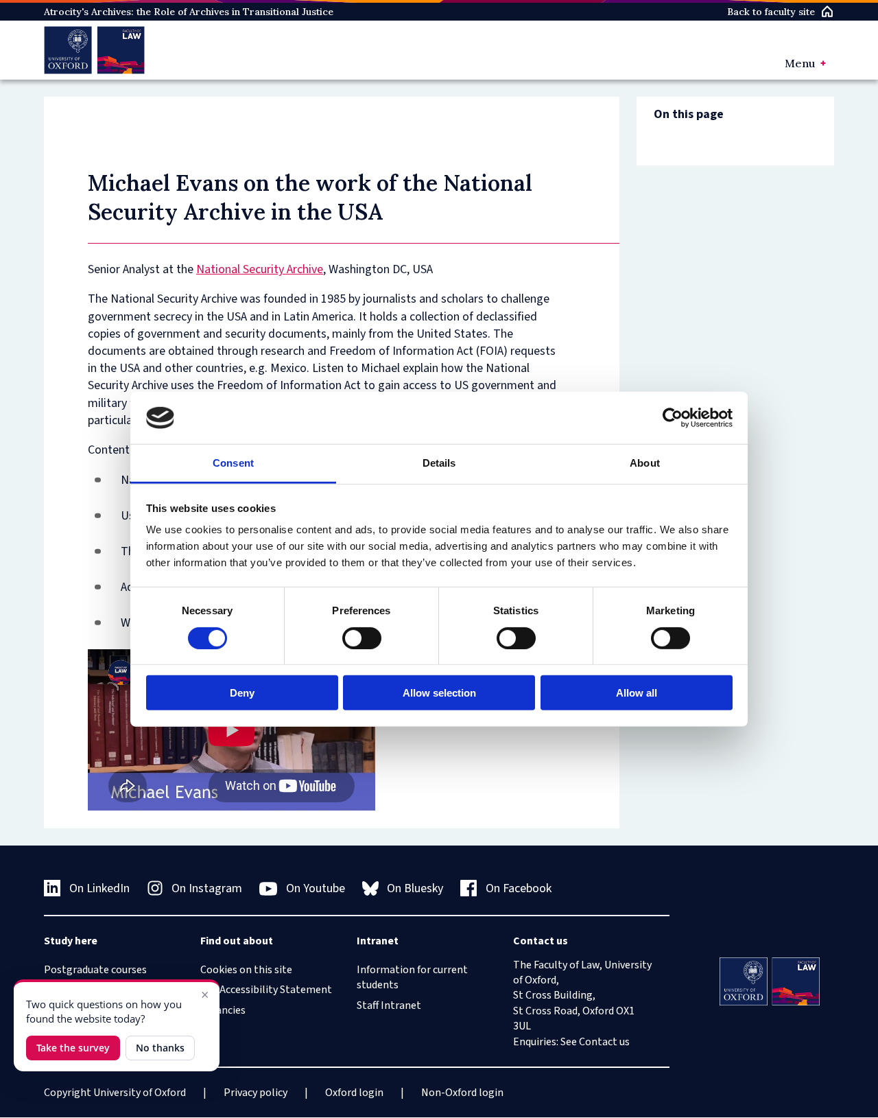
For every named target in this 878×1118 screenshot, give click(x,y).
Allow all (636, 693)
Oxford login (354, 1092)
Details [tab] (439, 463)
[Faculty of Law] (94, 50)
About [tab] (645, 463)
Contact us (604, 1041)
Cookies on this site (246, 969)
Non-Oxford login (462, 1092)
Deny (242, 693)
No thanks (160, 1047)
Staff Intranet (389, 1005)
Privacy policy (255, 1092)
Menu (800, 63)
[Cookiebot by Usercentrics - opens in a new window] (673, 418)
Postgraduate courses (95, 969)
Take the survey (73, 1047)
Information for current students (412, 977)
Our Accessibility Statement (266, 989)
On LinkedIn (99, 888)
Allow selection (439, 693)
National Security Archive (259, 269)
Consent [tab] (233, 463)
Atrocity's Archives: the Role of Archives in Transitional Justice (188, 11)
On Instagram (206, 888)
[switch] (361, 638)
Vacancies (223, 1010)
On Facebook (518, 888)
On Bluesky (415, 888)
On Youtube (315, 888)
